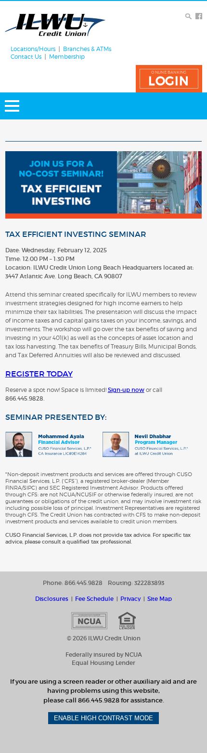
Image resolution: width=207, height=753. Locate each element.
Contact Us (26, 57)
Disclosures (51, 599)
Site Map (159, 599)
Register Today (39, 373)
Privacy (130, 599)
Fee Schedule (94, 599)
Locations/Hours (33, 49)
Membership (67, 57)
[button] (169, 79)
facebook (198, 16)
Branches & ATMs (87, 49)
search (188, 16)
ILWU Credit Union (55, 24)
